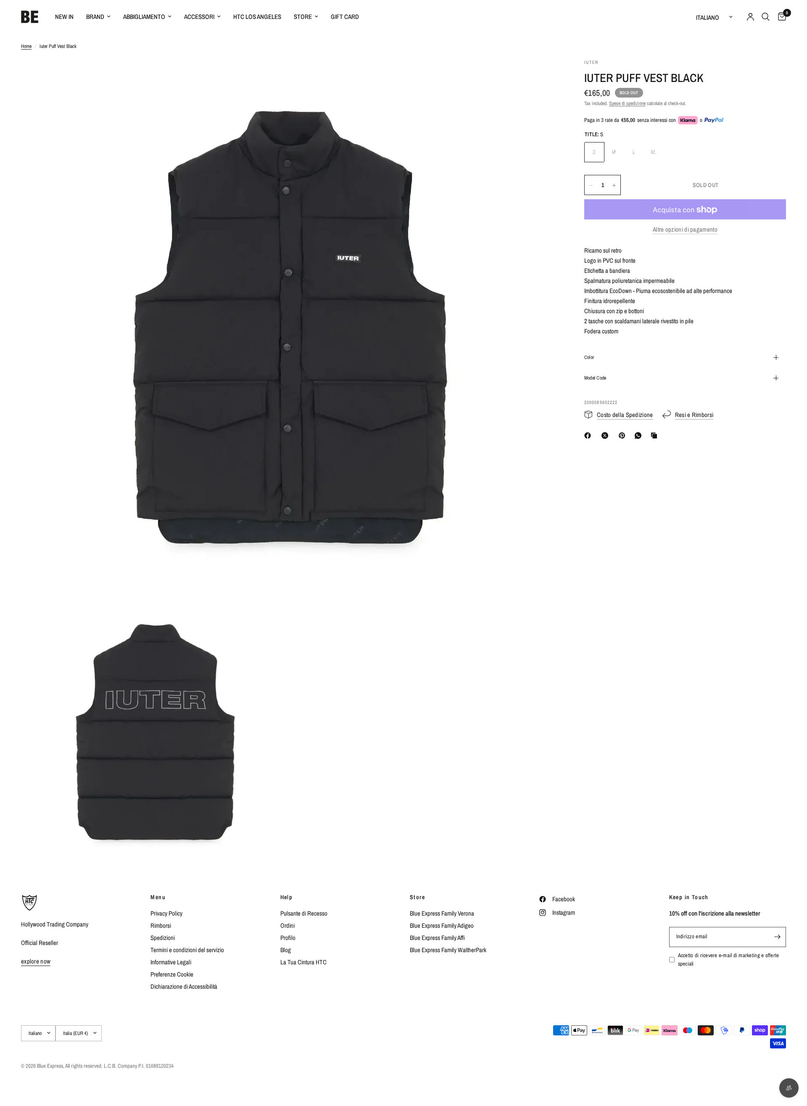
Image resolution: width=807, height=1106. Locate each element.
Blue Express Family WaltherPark (448, 949)
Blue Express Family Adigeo (442, 925)
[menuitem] (64, 17)
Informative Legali (170, 962)
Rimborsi (160, 925)
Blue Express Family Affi (437, 937)
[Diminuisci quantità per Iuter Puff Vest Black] (591, 185)
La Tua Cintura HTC (303, 962)
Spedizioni (162, 937)
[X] (606, 435)
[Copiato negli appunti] (656, 435)
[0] (780, 17)
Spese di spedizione (627, 103)
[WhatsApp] (640, 435)
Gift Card (345, 16)
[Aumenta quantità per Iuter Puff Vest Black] (614, 185)
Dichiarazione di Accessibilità (183, 986)
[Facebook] (589, 435)
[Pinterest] (624, 435)
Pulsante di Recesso (303, 913)
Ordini (287, 925)
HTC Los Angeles (257, 16)
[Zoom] (541, 76)
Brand (95, 16)
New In (64, 16)
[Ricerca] (765, 17)
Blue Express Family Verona (442, 913)
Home (26, 46)
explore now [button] (35, 961)
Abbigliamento (144, 16)
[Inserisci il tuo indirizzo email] (777, 937)
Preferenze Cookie (171, 974)
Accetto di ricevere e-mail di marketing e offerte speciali (728, 960)
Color (589, 357)
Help (286, 897)
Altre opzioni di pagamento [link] (685, 229)
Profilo (287, 937)
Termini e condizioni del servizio (187, 949)
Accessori (199, 16)
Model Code (595, 378)
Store (303, 16)
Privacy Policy (166, 913)
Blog (285, 949)
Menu (158, 897)
